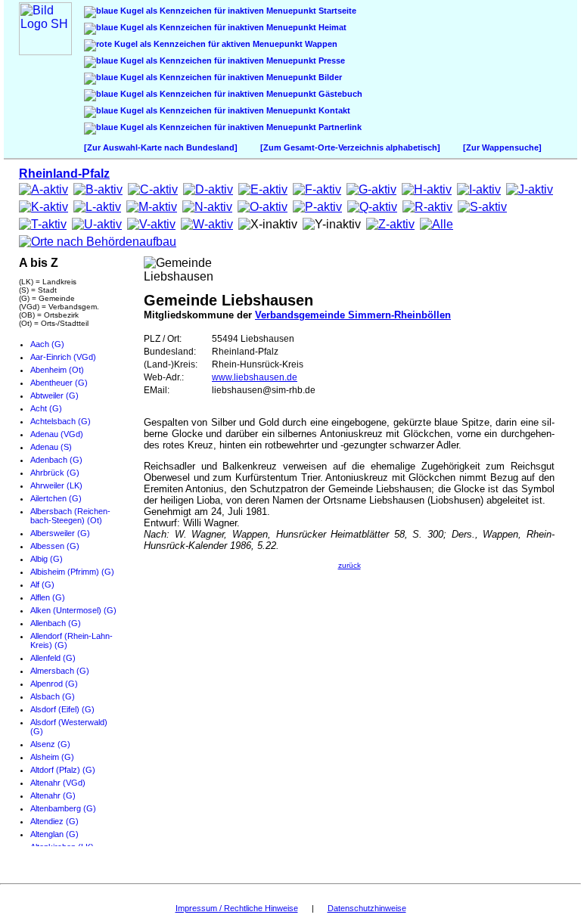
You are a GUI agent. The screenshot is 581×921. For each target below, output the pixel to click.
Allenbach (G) (55, 623)
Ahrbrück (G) (54, 472)
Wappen (320, 43)
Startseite (336, 10)
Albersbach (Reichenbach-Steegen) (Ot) (70, 516)
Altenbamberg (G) (63, 808)
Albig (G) (46, 558)
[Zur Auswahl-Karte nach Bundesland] (161, 147)
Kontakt (333, 110)
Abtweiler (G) (54, 395)
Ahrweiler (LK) (56, 485)
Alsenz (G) (50, 744)
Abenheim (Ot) (57, 369)
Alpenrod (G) (54, 683)
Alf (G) (42, 584)
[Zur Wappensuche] (502, 147)
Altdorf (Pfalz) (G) (62, 769)
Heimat (331, 27)
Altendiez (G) (54, 821)
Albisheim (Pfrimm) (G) (72, 571)
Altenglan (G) (54, 834)
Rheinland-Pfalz (64, 173)
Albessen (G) (54, 545)
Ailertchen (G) (56, 498)
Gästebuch (339, 93)
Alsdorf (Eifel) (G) (62, 709)
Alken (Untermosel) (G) (73, 610)
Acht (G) (46, 408)
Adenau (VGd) (56, 434)
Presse (330, 60)
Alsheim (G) (52, 756)
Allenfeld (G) (53, 657)
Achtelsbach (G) (60, 421)
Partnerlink (339, 127)
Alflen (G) (47, 597)
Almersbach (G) (59, 670)
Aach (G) (47, 344)
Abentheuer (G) (59, 382)
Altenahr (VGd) (57, 782)
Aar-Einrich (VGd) (63, 356)
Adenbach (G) (56, 459)
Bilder (329, 77)
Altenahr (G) (53, 795)
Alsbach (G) (52, 696)
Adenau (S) (51, 446)
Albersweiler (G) (60, 533)
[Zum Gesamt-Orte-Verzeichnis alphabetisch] (350, 147)
